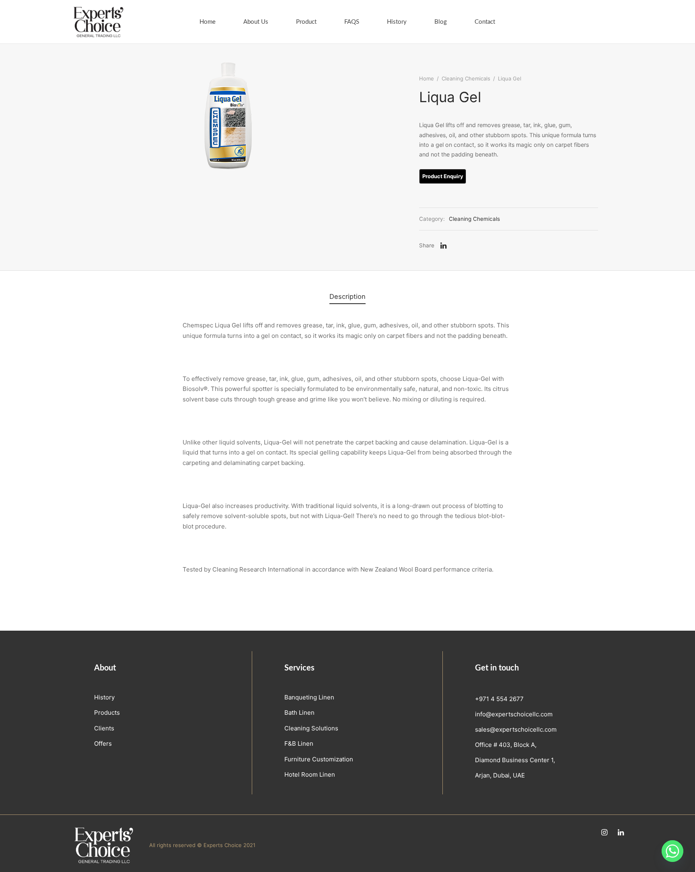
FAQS (351, 22)
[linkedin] (621, 832)
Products (107, 712)
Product (306, 22)
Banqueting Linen (309, 697)
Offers (103, 743)
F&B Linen (298, 743)
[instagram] (604, 832)
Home (207, 22)
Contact (485, 22)
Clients (104, 728)
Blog (440, 22)
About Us (255, 22)
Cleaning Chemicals (466, 78)
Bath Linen (299, 712)
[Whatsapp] (672, 851)
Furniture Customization (318, 759)
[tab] (347, 296)
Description (347, 296)
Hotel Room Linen (309, 774)
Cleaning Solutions (311, 728)
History (397, 22)
